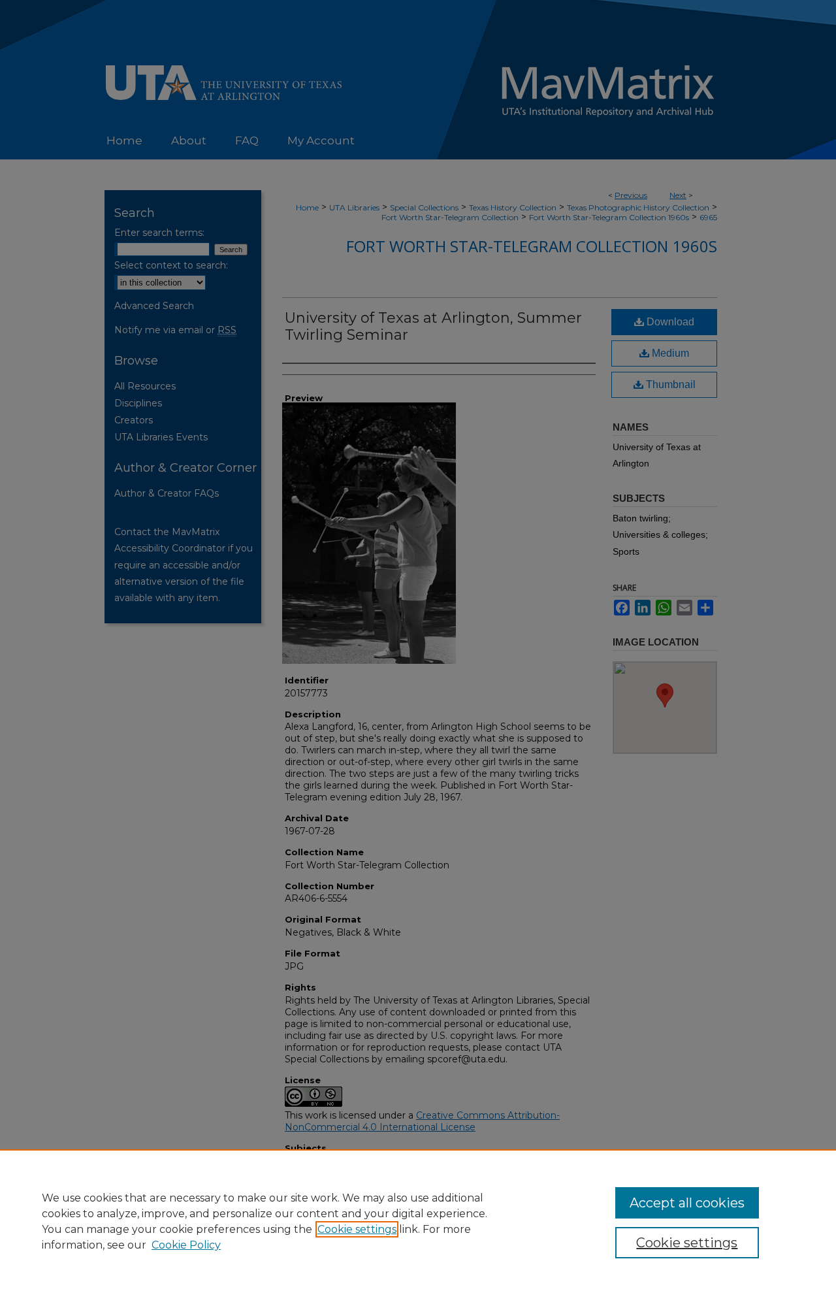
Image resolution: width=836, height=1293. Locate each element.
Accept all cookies (687, 1203)
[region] (418, 1221)
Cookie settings (356, 1229)
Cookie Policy (186, 1245)
